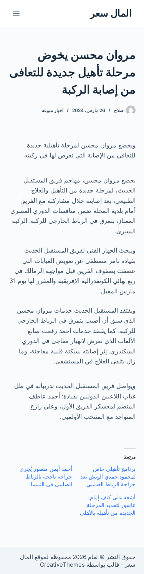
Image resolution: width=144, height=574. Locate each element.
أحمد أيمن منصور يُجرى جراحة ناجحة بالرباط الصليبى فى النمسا (46, 476)
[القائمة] (16, 13)
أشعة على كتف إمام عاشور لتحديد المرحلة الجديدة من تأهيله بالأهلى (108, 505)
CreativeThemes (62, 564)
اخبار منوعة (52, 110)
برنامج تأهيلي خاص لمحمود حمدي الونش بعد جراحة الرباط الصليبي (108, 476)
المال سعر (111, 13)
